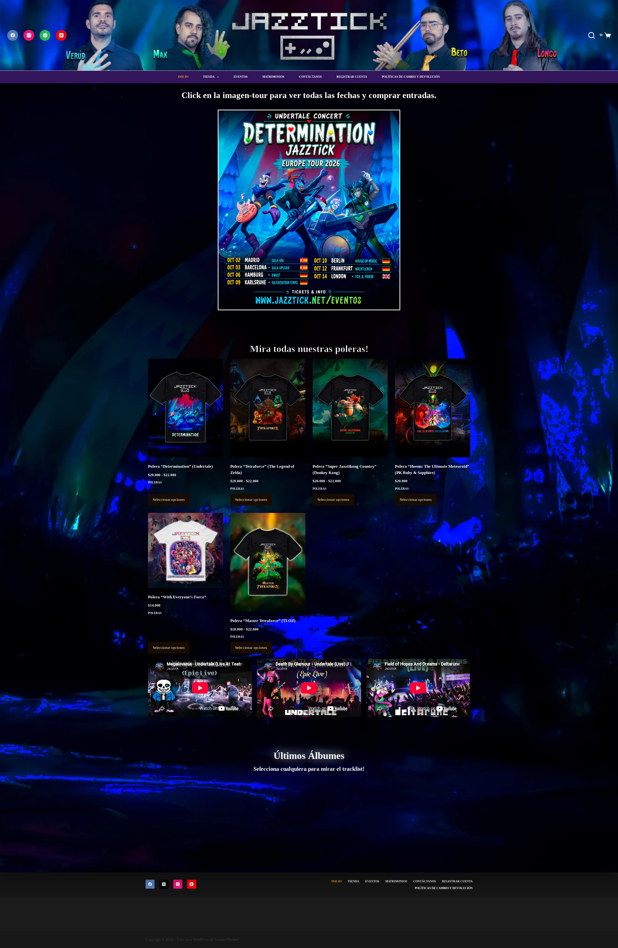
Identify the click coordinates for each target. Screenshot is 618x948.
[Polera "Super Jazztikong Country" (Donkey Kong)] (350, 408)
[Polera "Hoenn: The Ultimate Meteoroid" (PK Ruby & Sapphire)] (432, 408)
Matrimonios (273, 76)
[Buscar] (591, 35)
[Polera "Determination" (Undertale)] (185, 408)
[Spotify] (45, 35)
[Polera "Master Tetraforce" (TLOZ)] (267, 562)
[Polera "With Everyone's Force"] (185, 550)
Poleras (155, 482)
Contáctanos (310, 76)
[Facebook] (12, 35)
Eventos (241, 76)
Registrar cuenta (352, 76)
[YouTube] (61, 35)
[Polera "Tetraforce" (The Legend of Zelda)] (267, 408)
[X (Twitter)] (164, 884)
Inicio (183, 76)
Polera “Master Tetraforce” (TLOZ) (262, 620)
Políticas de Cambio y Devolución (411, 76)
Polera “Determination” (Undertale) (180, 466)
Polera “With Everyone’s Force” (177, 597)
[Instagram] (28, 35)
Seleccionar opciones (169, 500)
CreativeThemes (226, 939)
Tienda (209, 76)
